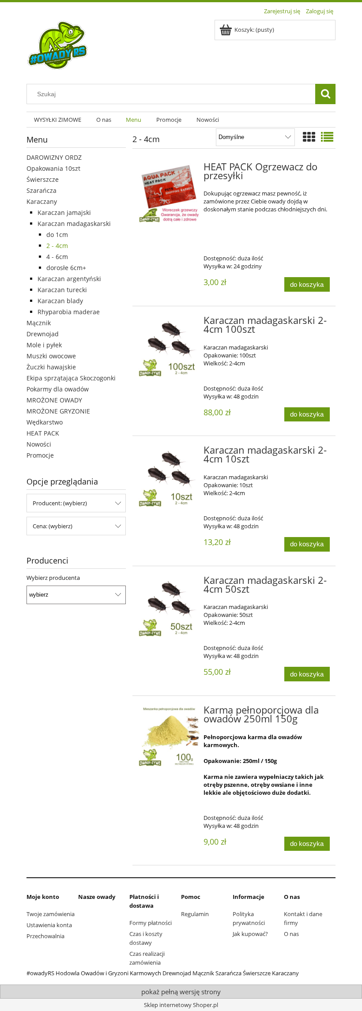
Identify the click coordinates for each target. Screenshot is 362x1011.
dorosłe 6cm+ (66, 267)
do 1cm (57, 234)
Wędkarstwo (44, 422)
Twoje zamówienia (50, 914)
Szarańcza (41, 190)
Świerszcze (42, 179)
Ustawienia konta (49, 925)
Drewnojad (42, 334)
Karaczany (41, 201)
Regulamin (195, 914)
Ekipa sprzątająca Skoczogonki (71, 378)
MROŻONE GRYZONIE (58, 411)
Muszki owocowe (51, 356)
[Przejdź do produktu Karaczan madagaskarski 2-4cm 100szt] (169, 347)
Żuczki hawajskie (51, 367)
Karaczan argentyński (69, 278)
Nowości (38, 444)
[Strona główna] (57, 45)
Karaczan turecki (62, 290)
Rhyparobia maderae (69, 312)
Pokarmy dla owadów (57, 389)
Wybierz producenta (53, 578)
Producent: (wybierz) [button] (60, 503)
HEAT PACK (42, 433)
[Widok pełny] (327, 136)
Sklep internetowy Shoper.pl (181, 1005)
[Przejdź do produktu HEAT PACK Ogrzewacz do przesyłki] (169, 193)
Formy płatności (150, 923)
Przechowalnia (45, 936)
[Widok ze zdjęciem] (309, 136)
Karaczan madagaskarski (74, 223)
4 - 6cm (57, 256)
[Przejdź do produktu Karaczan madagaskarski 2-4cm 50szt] (169, 607)
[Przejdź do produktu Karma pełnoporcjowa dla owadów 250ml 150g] (169, 736)
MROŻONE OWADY (54, 400)
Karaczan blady (60, 301)
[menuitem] (57, 120)
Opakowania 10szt (53, 168)
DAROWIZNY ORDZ (54, 157)
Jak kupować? (250, 934)
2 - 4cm (57, 245)
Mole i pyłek (44, 345)
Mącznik (38, 323)
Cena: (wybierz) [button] (52, 526)
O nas (291, 934)
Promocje (40, 455)
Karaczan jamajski (64, 212)
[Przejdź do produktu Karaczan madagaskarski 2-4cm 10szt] (169, 476)
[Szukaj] (325, 94)
